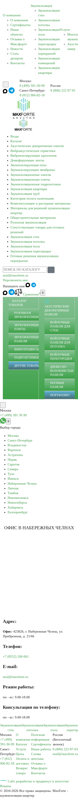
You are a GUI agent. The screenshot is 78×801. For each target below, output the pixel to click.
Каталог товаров (18, 302)
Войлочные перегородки (61, 356)
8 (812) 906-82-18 (32, 95)
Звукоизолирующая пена (28, 165)
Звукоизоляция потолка (27, 241)
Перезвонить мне (15, 280)
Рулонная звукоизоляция (28, 222)
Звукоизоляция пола (25, 246)
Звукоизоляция (41, 6)
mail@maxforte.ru (15, 275)
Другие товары (26, 365)
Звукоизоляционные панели (30, 175)
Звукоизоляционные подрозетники (35, 184)
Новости (16, 49)
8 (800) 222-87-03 (65, 749)
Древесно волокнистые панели (62, 370)
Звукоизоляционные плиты (30, 179)
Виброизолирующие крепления (33, 155)
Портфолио (59, 395)
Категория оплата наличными (32, 198)
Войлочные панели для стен (60, 326)
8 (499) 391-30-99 (32, 86)
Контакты (17, 63)
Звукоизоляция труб (25, 194)
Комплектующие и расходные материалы (40, 203)
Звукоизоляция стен (24, 237)
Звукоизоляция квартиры (28, 189)
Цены (20, 754)
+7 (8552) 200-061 (16, 656)
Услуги (65, 30)
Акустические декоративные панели (37, 146)
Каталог (16, 141)
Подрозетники (26, 357)
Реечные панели (57, 385)
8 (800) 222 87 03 (62, 90)
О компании (12, 15)
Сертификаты (20, 25)
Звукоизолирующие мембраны (32, 170)
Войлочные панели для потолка (60, 342)
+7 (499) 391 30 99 (13, 415)
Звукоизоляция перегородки (30, 251)
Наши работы (41, 749)
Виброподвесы (26, 349)
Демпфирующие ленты (27, 160)
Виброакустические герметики (32, 151)
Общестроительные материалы (33, 218)
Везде (14, 136)
